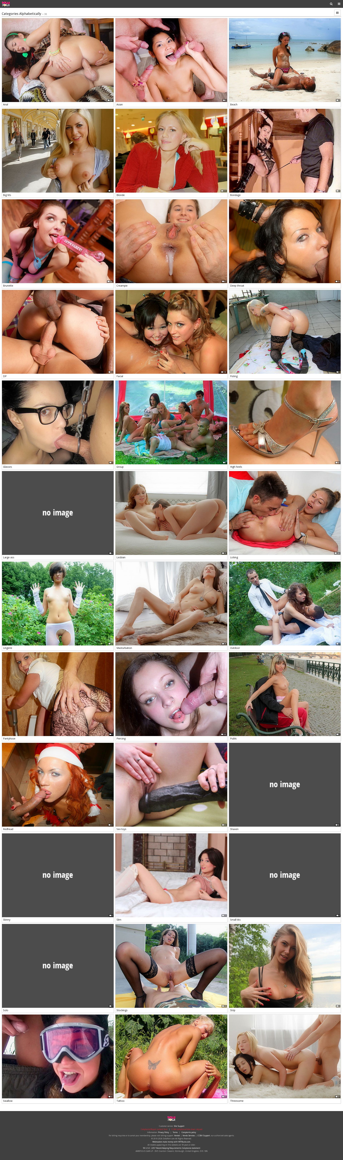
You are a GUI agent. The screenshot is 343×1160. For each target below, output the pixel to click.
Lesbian (120, 557)
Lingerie (7, 648)
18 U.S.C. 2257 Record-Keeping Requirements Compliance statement (171, 1148)
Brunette (8, 285)
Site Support (179, 1126)
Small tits (235, 919)
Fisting (234, 376)
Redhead (8, 829)
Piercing (121, 738)
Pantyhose (9, 738)
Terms (175, 1132)
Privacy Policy (163, 1132)
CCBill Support (203, 1135)
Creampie (122, 285)
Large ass (8, 557)
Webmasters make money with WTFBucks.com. (171, 1142)
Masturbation (124, 648)
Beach (233, 104)
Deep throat (237, 285)
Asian (119, 104)
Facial (119, 376)
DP (5, 376)
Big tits (7, 195)
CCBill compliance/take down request (186, 1129)
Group (120, 466)
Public (233, 738)
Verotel (177, 1135)
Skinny (6, 919)
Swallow (8, 1100)
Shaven (234, 829)
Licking (234, 557)
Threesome (236, 1100)
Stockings (122, 1010)
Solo (5, 1010)
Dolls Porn (13, 3)
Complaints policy (188, 1132)
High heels (236, 466)
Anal (5, 104)
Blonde (120, 195)
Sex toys (121, 829)
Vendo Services (189, 1135)
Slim (118, 919)
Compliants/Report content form (154, 1129)
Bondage (235, 195)
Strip (232, 1010)
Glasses (7, 466)
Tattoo (120, 1100)
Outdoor (235, 648)
